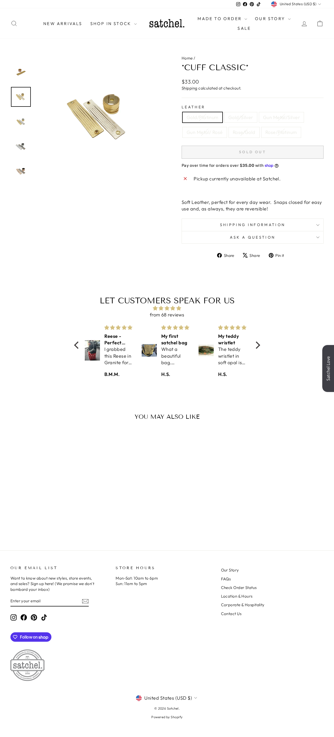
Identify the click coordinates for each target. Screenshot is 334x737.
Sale (244, 28)
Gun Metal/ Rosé (205, 132)
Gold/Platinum (202, 117)
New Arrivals (62, 23)
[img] (167, 308)
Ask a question (252, 237)
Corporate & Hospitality (243, 604)
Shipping (190, 88)
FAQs (226, 578)
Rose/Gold (244, 132)
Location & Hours (237, 596)
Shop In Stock (111, 23)
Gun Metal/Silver (281, 117)
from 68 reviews (167, 315)
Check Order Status (239, 587)
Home (187, 58)
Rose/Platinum (281, 132)
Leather (193, 107)
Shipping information (252, 224)
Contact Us (231, 613)
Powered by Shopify (166, 717)
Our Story (271, 18)
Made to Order (220, 18)
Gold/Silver (240, 117)
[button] (77, 345)
